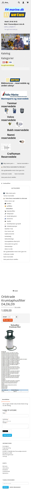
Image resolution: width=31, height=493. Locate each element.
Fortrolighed (6, 446)
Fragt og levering (7, 448)
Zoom (16, 291)
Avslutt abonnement (15, 487)
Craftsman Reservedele (10, 155)
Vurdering (5, 419)
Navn (4, 413)
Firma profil (5, 449)
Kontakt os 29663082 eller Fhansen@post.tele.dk (14, 451)
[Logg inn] (23, 2)
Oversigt (5, 456)
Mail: (4, 24)
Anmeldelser (5, 399)
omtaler (10, 307)
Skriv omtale (17, 307)
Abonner (5, 487)
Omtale (5, 422)
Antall (5, 317)
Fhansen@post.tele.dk (16, 24)
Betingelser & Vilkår (7, 453)
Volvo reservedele (9, 118)
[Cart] (28, 2)
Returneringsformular (8, 454)
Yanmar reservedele (9, 104)
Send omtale (7, 435)
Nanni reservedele (8, 136)
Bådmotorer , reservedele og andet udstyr (15, 84)
